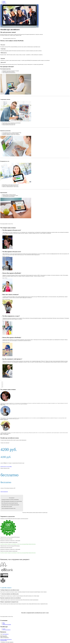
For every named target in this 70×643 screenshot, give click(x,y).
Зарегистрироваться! (4, 491)
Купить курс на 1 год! (6, 466)
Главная (3, 1)
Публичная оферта (3, 640)
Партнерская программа (6, 624)
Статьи (3, 623)
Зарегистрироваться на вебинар (10, 615)
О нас (3, 622)
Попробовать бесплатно (6, 37)
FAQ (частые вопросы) (6, 629)
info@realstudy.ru (6, 634)
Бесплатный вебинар (6, 222)
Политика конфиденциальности (6, 639)
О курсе (3, 2)
